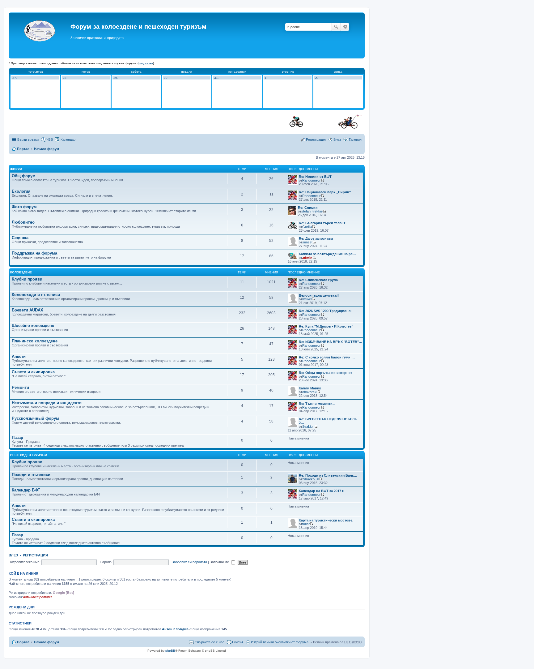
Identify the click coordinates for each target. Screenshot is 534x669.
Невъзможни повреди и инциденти (47, 403)
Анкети (19, 356)
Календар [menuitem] (68, 139)
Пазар (17, 437)
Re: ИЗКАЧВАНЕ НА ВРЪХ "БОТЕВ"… (330, 342)
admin (307, 257)
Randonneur (311, 180)
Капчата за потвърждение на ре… (327, 254)
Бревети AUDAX (27, 310)
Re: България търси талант (322, 223)
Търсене (336, 27)
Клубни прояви (27, 279)
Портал (23, 149)
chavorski (309, 392)
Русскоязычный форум (35, 418)
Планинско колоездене (34, 341)
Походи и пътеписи (31, 474)
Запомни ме (220, 562)
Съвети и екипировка (33, 372)
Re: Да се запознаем (316, 238)
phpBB (170, 650)
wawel (307, 299)
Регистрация (35, 555)
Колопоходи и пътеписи (36, 294)
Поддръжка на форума (34, 253)
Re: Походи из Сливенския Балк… (328, 475)
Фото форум (24, 206)
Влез (13, 555)
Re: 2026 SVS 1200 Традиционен (326, 311)
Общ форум (24, 176)
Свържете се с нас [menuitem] (209, 642)
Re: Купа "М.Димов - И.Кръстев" (326, 326)
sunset (307, 242)
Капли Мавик (310, 388)
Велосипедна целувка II (319, 295)
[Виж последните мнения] (322, 180)
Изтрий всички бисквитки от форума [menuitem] (279, 642)
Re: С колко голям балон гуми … (327, 357)
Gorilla (307, 227)
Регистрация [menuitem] (316, 139)
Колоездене (21, 272)
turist (306, 524)
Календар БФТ (26, 490)
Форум (16, 169)
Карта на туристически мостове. (326, 520)
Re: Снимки (308, 207)
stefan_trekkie (312, 211)
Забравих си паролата (189, 562)
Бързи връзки (28, 139)
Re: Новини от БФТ (315, 176)
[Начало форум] (40, 35)
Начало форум (46, 149)
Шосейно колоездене (33, 325)
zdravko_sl (310, 479)
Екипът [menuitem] (237, 642)
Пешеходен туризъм (28, 455)
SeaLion (308, 426)
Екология (21, 191)
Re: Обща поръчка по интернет (325, 373)
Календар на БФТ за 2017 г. (321, 491)
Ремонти (20, 387)
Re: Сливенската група (318, 280)
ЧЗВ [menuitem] (49, 139)
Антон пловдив (175, 629)
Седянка (20, 237)
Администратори (37, 597)
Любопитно (23, 222)
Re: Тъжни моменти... (317, 403)
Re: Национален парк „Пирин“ (325, 192)
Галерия (355, 139)
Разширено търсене (345, 27)
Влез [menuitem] (337, 139)
